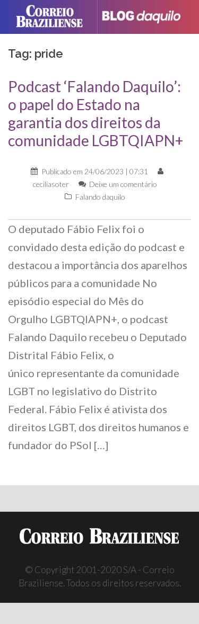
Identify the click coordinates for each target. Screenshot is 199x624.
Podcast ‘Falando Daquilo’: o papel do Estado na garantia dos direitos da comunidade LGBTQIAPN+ (95, 113)
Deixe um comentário (123, 184)
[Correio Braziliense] (54, 17)
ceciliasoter (51, 184)
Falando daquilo (100, 196)
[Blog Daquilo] (146, 16)
